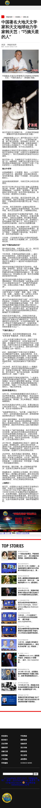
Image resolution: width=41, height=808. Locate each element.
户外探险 (4, 759)
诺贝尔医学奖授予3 (23, 564)
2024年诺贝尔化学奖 (24, 613)
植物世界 (4, 747)
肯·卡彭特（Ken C (23, 653)
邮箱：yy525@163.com (17, 780)
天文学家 (25, 533)
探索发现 (23, 751)
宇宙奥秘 (23, 736)
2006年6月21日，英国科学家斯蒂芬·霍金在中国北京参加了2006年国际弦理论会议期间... (28, 592)
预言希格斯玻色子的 (24, 669)
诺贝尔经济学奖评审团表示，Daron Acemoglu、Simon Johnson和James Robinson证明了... (28, 605)
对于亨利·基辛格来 (23, 683)
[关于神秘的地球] (7, 798)
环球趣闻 (4, 763)
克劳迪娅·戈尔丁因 (23, 695)
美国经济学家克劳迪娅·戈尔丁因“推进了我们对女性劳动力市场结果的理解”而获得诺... (28, 699)
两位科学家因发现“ (23, 640)
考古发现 (23, 755)
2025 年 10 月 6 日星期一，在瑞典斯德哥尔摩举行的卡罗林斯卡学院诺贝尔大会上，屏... (28, 568)
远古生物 (23, 747)
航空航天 (4, 740)
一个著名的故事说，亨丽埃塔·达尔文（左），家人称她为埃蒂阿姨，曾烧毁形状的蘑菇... (28, 556)
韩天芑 (19, 533)
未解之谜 (4, 751)
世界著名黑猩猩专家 (24, 576)
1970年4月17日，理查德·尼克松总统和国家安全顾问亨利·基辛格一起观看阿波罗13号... (28, 687)
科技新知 (17, 16)
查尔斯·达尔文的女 (23, 551)
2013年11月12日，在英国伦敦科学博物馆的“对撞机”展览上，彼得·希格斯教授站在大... (28, 673)
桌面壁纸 (23, 759)
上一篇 (2, 533)
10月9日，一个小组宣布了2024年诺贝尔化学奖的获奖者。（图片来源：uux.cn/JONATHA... (28, 618)
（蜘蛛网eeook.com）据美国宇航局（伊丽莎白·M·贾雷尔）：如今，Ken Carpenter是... (28, 658)
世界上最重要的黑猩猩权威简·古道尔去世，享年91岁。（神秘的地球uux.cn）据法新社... (28, 580)
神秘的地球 (9, 16)
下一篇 (8, 533)
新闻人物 (25, 16)
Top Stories (13, 546)
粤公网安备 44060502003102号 (23, 783)
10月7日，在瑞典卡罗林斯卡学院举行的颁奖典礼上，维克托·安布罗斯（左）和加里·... (28, 644)
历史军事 (4, 743)
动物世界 (23, 743)
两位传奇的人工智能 (24, 626)
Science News (26, 763)
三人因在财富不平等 (24, 600)
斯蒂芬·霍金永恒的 (23, 588)
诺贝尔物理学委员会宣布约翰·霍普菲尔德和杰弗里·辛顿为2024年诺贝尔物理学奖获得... (28, 630)
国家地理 (23, 740)
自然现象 (4, 755)
